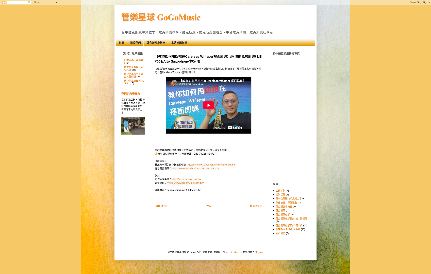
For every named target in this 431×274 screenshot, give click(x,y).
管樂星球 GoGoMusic (161, 17)
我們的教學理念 (130, 93)
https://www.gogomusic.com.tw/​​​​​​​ (185, 182)
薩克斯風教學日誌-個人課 (289, 225)
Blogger (259, 252)
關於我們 (135, 42)
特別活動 (280, 194)
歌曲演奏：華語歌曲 (286, 202)
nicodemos (236, 252)
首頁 (121, 42)
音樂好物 (280, 190)
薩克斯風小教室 (155, 42)
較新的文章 (162, 206)
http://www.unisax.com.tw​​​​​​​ (186, 179)
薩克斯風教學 (283, 214)
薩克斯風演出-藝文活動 (288, 229)
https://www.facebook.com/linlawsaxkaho (212, 164)
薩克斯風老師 (283, 210)
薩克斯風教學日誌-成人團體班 (134, 75)
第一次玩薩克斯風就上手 (289, 198)
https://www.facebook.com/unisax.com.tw (196, 168)
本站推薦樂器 (179, 42)
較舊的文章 (256, 206)
